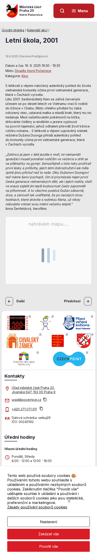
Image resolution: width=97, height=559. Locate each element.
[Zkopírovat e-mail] (44, 400)
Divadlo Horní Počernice (33, 71)
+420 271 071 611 (24, 409)
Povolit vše (48, 546)
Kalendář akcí (37, 30)
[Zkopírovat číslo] (41, 409)
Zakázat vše (48, 534)
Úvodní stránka (13, 30)
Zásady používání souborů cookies (37, 507)
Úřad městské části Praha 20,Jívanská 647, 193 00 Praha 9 (33, 390)
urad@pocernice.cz (26, 400)
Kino (25, 76)
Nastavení (48, 522)
